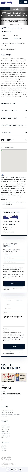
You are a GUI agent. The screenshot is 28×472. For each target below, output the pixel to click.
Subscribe (14, 283)
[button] (2, 16)
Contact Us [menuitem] (4, 450)
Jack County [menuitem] (4, 431)
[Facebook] (2, 400)
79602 (24, 202)
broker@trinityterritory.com (10, 394)
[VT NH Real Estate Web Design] (14, 459)
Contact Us (8, 300)
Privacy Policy (6, 277)
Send (14, 346)
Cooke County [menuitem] (5, 425)
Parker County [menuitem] (5, 433)
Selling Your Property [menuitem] (7, 412)
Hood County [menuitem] (5, 429)
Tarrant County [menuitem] (5, 435)
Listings (7, 202)
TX (11, 202)
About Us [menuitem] (4, 446)
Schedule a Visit (19, 300)
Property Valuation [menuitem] (6, 417)
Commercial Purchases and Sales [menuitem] (10, 414)
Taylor (15, 202)
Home (2, 202)
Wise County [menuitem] (4, 438)
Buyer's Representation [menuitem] (7, 410)
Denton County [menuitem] (5, 427)
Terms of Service (9, 353)
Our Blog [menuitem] (3, 448)
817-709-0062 (9, 224)
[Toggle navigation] (25, 2)
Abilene (20, 202)
